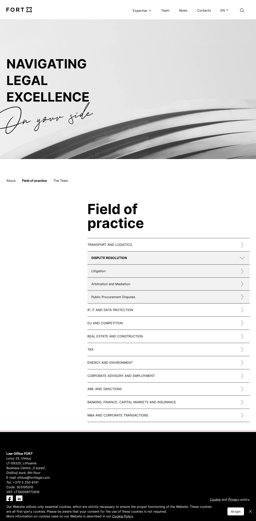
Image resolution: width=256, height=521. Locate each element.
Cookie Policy (122, 516)
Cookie (215, 499)
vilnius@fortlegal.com (33, 477)
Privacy (233, 499)
